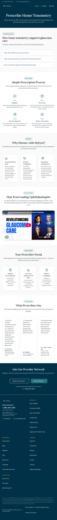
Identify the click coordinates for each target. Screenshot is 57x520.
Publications (33, 455)
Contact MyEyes (38, 381)
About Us (32, 441)
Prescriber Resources (8, 469)
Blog (3, 445)
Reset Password (7, 488)
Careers (32, 460)
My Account (5, 478)
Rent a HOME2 (34, 403)
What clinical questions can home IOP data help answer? (22, 59)
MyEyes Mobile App (35, 469)
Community (33, 445)
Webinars (5, 450)
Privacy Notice (29, 507)
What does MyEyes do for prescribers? (16, 53)
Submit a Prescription (18, 381)
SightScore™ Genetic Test (37, 432)
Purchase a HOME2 (35, 408)
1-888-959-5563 (8, 408)
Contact (32, 464)
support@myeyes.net (7, 412)
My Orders (5, 483)
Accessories (33, 417)
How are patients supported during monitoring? (20, 65)
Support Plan (33, 427)
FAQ (3, 455)
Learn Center (6, 441)
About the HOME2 (35, 413)
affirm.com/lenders (29, 499)
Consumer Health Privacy (42, 507)
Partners (32, 450)
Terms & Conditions (30, 512)
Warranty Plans (34, 422)
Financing (5, 464)
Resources (5, 460)
